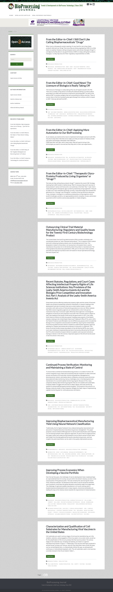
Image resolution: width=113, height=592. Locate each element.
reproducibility (86, 161)
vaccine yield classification (57, 457)
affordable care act (54, 348)
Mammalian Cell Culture (77, 400)
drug (49, 213)
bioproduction (60, 66)
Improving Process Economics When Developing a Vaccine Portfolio (65, 471)
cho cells (65, 508)
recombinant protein (54, 269)
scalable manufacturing (62, 514)
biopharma (78, 348)
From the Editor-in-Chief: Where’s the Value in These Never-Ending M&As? (19, 135)
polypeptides (78, 213)
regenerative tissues (84, 68)
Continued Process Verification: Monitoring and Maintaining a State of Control (69, 366)
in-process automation (76, 157)
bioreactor (51, 452)
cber (67, 66)
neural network (87, 454)
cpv (59, 407)
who (68, 457)
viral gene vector (65, 70)
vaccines (86, 514)
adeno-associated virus (71, 112)
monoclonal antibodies (64, 68)
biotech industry (67, 211)
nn (93, 454)
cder (71, 66)
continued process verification (62, 405)
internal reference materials (77, 115)
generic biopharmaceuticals (64, 213)
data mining (64, 452)
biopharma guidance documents (66, 265)
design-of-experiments (76, 452)
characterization (64, 564)
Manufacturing (53, 402)
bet (57, 114)
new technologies (60, 159)
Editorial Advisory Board (17, 107)
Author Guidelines (15, 103)
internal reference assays (59, 115)
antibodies (51, 265)
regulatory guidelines (80, 512)
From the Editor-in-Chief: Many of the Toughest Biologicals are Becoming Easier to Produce (19, 152)
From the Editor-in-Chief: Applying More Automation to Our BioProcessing (67, 131)
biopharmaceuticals (54, 211)
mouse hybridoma (78, 267)
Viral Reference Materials (41, 15)
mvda (78, 454)
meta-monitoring (58, 408)
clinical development (76, 508)
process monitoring (54, 161)
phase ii (56, 512)
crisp (58, 452)
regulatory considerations (71, 161)
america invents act (67, 348)
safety (76, 564)
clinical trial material (61, 267)
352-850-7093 (18, 182)
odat (75, 68)
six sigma (90, 456)
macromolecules (64, 352)
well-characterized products (71, 269)
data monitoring (66, 407)
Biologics (51, 400)
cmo (49, 405)
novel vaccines (88, 510)
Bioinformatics (53, 449)
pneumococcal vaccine (58, 456)
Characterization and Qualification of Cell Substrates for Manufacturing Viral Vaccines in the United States (70, 529)
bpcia (63, 350)
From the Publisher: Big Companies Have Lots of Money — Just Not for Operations (20, 126)
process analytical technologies (80, 159)
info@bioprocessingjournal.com (19, 180)
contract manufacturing (64, 510)
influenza (80, 510)
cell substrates (53, 564)
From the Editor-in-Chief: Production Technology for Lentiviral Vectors (20, 159)
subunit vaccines (53, 70)
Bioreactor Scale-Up (76, 500)
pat (68, 159)
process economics (65, 512)
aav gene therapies (57, 112)
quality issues (89, 267)
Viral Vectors (52, 505)
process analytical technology (76, 456)
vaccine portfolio (77, 514)
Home (11, 15)
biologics (51, 66)
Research (84, 449)
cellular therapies (79, 66)
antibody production (55, 508)
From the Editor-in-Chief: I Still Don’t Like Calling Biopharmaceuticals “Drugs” (68, 41)
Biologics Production (55, 64)
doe (60, 454)
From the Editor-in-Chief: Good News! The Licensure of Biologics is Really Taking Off (68, 84)
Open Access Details (15, 95)
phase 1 (50, 512)
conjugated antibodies (85, 114)
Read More (51, 59)
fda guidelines (80, 407)
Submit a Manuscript (16, 99)
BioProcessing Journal (56, 582)
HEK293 (83, 502)
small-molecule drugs (63, 214)
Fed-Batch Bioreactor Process (70, 502)
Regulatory (71, 504)
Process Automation (65, 402)
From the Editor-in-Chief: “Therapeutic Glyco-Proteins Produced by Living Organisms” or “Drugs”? (70, 176)
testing (82, 564)
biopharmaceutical (83, 265)
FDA (55, 68)
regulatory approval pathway (80, 352)
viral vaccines (52, 566)
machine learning (70, 454)
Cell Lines (57, 502)
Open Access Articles (22, 15)
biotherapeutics (79, 211)
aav (49, 112)
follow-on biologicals (76, 350)
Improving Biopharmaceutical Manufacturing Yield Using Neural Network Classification (70, 422)
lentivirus (57, 117)
